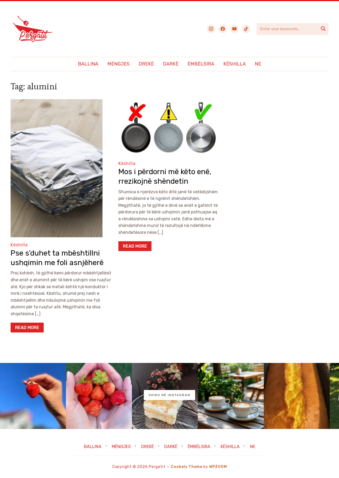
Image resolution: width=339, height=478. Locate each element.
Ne (258, 64)
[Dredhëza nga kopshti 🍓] (99, 396)
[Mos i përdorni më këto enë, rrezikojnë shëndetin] (168, 102)
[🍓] (33, 396)
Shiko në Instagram (169, 395)
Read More (27, 327)
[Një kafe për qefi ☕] (231, 396)
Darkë (171, 64)
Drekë (146, 64)
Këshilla (234, 64)
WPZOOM (218, 466)
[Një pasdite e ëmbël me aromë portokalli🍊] (297, 396)
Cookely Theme (186, 466)
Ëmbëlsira (201, 64)
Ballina (88, 64)
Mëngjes (118, 64)
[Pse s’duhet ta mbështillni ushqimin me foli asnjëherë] (56, 102)
